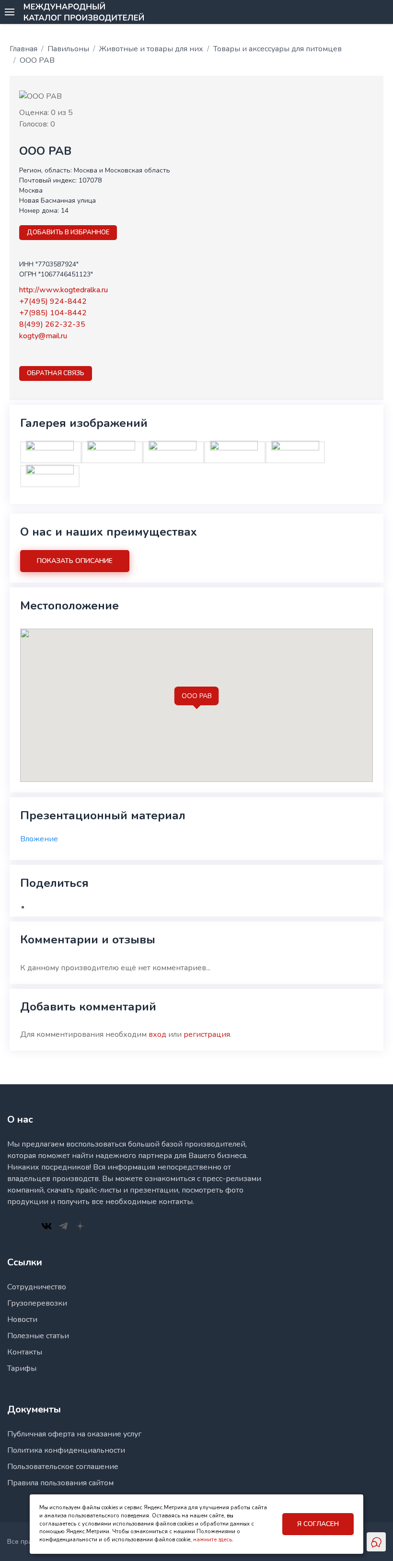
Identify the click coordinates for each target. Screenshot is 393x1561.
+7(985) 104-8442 (53, 313)
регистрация (207, 1034)
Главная (23, 49)
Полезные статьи (38, 1336)
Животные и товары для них (151, 49)
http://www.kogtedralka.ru (63, 290)
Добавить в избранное (68, 232)
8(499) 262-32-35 (52, 324)
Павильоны (68, 49)
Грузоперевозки (37, 1303)
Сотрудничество (36, 1287)
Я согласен (318, 1523)
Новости (22, 1319)
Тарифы (21, 1368)
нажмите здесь (212, 1539)
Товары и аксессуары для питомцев (277, 49)
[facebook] (24, 353)
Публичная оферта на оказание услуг (74, 1434)
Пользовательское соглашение (62, 1466)
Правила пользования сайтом (60, 1483)
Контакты (24, 1352)
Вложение (39, 839)
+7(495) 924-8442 (53, 301)
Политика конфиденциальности (66, 1450)
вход (157, 1034)
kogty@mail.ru (43, 336)
